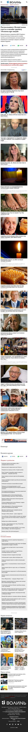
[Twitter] (10, 724)
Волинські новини (4, 4)
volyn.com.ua (11, 696)
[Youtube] (18, 724)
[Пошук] (26, 2)
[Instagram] (13, 724)
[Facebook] (7, 724)
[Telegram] (15, 724)
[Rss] (21, 724)
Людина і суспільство (14, 4)
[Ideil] (14, 727)
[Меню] (1, 2)
